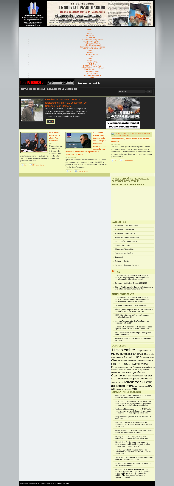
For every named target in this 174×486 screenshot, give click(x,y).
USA (150, 386)
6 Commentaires (82, 171)
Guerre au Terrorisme (118, 370)
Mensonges (131, 372)
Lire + (25, 165)
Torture (134, 386)
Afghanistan (129, 353)
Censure (145, 357)
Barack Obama (117, 357)
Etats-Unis (118, 364)
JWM (67, 483)
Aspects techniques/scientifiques (127, 237)
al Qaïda (142, 353)
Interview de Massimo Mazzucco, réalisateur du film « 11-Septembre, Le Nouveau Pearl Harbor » (66, 102)
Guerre (151, 367)
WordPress (58, 483)
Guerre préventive (132, 370)
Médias (141, 372)
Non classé (119, 257)
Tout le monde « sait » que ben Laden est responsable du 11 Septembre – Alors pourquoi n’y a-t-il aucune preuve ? (132, 444)
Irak (120, 372)
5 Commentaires (128, 161)
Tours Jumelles (143, 386)
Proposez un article (89, 83)
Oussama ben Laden (135, 376)
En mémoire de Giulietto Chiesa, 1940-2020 (131, 283)
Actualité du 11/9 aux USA (124, 229)
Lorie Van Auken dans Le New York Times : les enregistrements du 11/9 (132, 322)
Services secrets (117, 382)
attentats (150, 354)
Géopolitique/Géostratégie (124, 249)
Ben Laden (128, 357)
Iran (123, 372)
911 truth (116, 353)
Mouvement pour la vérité (124, 253)
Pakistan (148, 375)
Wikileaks (115, 389)
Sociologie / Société (122, 261)
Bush (137, 357)
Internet (114, 373)
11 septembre (123, 350)
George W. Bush (126, 367)
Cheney (151, 357)
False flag (130, 364)
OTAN (124, 375)
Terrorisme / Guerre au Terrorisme (127, 265)
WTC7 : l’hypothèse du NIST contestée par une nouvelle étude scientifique (132, 316)
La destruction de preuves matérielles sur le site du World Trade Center (134, 459)
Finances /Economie (122, 245)
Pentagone (123, 378)
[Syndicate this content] (113, 272)
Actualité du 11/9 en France (125, 233)
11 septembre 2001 (143, 350)
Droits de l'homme (144, 360)
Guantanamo (140, 367)
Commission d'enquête (126, 361)
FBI (137, 364)
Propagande (136, 378)
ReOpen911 (147, 379)
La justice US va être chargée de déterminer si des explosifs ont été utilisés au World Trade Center (133, 328)
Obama (116, 375)
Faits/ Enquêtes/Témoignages (126, 241)
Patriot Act (114, 379)
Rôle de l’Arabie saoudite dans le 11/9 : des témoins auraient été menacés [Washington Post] (134, 288)
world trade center (125, 389)
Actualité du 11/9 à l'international (127, 225)
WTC (134, 389)
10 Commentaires (38, 165)
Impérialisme (144, 370)
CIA (113, 360)
